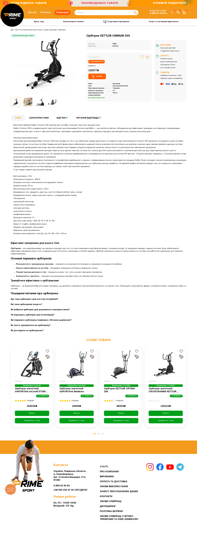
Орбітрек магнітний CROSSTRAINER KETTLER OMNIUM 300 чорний (162, 390)
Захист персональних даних (119, 491)
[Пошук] (135, 12)
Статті (104, 467)
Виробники (107, 476)
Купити (32, 413)
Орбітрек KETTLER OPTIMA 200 (119, 390)
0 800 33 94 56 (158, 13)
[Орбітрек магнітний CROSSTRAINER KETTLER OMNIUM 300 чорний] (166, 364)
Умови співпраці (110, 501)
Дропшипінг (108, 506)
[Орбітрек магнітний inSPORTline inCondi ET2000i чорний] (32, 364)
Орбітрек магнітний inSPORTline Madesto (72, 390)
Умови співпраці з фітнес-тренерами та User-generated (119, 518)
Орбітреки (62, 30)
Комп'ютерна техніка (73, 22)
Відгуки (62, 118)
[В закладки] (142, 56)
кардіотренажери (33, 248)
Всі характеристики (96, 98)
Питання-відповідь (88, 118)
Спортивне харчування (118, 22)
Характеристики (39, 118)
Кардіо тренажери (50, 30)
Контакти (45, 12)
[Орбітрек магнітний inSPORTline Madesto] (77, 364)
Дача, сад (39, 22)
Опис (18, 118)
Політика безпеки (111, 511)
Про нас (32, 12)
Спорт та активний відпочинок (164, 22)
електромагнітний (120, 86)
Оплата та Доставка (113, 481)
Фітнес (40, 30)
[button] (11, 389)
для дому (116, 83)
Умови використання (114, 486)
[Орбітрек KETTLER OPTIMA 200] (121, 364)
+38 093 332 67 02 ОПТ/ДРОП (70, 490)
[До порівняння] (147, 57)
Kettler (116, 46)
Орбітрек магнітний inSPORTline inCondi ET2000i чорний (31, 390)
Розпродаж (62, 12)
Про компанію (109, 472)
